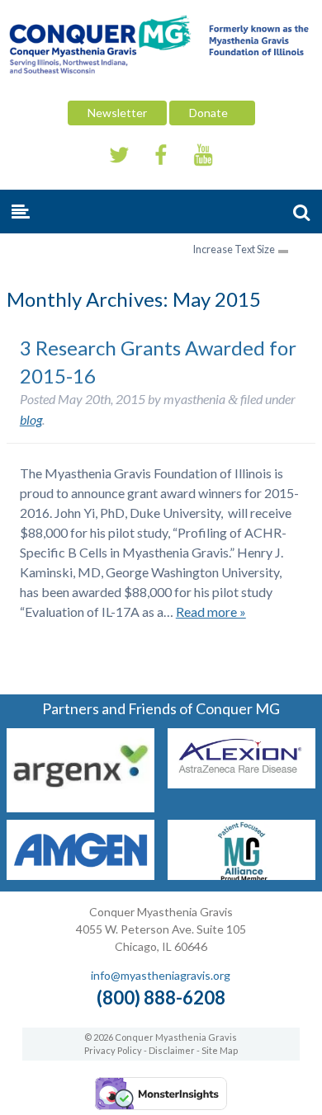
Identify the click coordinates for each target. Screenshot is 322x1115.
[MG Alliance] (241, 874)
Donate (212, 113)
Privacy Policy (113, 1050)
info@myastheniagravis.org (160, 975)
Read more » (211, 611)
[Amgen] (80, 874)
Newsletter (117, 113)
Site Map (219, 1050)
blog (31, 419)
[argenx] (80, 807)
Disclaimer (172, 1050)
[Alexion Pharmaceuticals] (241, 783)
